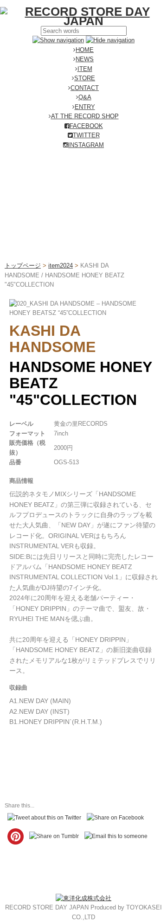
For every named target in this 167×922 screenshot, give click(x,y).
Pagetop (142, 897)
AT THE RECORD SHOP (85, 116)
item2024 (60, 265)
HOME (85, 49)
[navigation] (58, 40)
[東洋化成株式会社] (83, 898)
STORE (84, 78)
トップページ (23, 265)
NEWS (85, 59)
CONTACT (85, 87)
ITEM (84, 68)
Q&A (84, 97)
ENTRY (85, 106)
